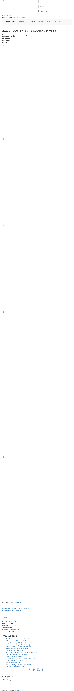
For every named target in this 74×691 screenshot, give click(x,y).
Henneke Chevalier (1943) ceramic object (19, 645)
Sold (19, 602)
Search (42, 6)
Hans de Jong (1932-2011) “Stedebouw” (18, 647)
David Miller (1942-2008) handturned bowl (19, 639)
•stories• (40, 22)
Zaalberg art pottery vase (14, 662)
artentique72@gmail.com (11, 630)
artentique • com (7, 15)
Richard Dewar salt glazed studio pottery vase (16, 608)
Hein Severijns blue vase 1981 (15, 666)
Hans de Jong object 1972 (14, 656)
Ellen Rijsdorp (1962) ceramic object (17, 641)
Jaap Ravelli (14, 602)
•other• (48, 22)
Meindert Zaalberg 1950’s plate (11, 610)
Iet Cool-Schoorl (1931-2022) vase (16, 654)
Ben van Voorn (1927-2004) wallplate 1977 (19, 664)
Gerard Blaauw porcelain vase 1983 (17, 650)
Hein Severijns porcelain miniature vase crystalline (21, 652)
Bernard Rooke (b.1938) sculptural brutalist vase (21, 658)
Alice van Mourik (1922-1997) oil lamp (17, 649)
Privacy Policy (58, 22)
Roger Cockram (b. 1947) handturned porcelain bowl (22, 643)
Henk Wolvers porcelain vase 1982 (16, 660)
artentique (16, 690)
